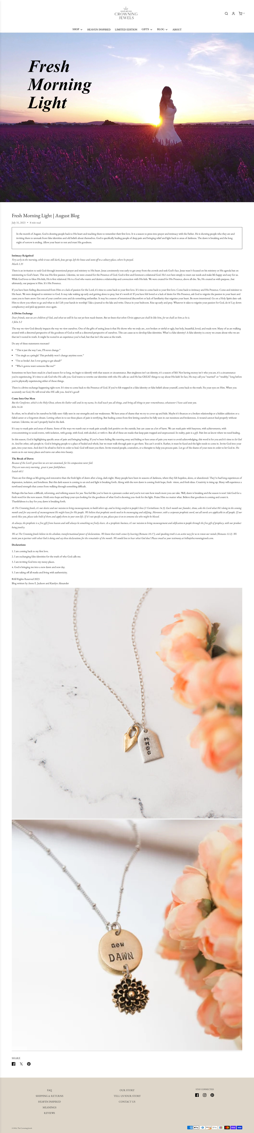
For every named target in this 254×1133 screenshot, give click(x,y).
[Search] (226, 13)
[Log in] (233, 13)
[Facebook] (196, 1095)
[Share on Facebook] (13, 1064)
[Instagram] (204, 1095)
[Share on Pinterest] (28, 1064)
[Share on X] (21, 1064)
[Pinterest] (212, 1095)
